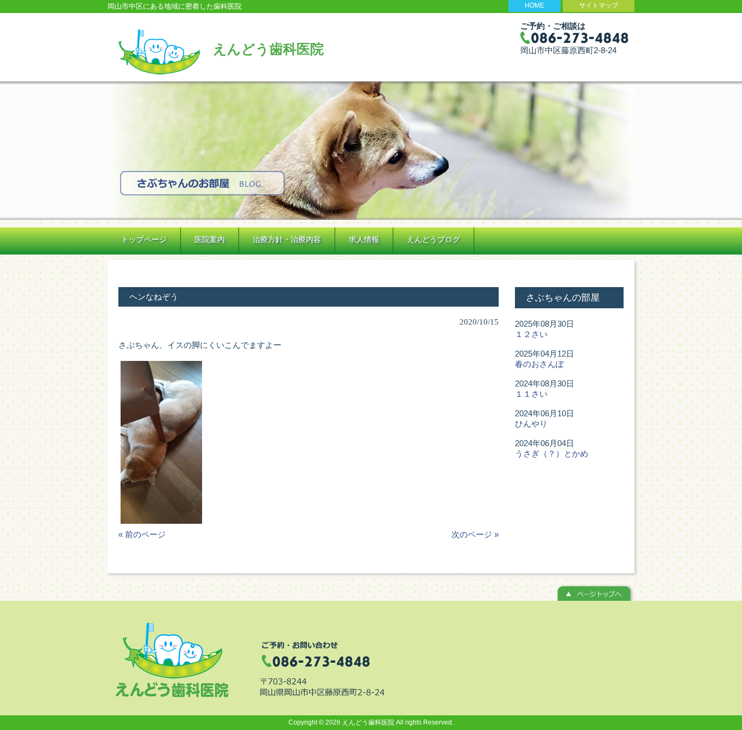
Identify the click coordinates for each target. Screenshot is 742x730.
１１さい (531, 393)
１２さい (531, 334)
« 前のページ (142, 534)
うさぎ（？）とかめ (551, 453)
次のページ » (475, 534)
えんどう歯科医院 (268, 48)
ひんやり (531, 423)
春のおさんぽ (539, 364)
